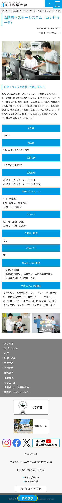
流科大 (4, 11)
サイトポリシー (32, 477)
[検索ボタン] (49, 3)
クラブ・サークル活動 (31, 11)
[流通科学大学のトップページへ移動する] (14, 5)
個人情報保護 (31, 481)
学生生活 (15, 11)
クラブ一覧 (49, 11)
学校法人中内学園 (32, 488)
